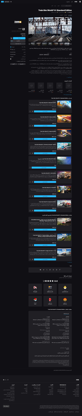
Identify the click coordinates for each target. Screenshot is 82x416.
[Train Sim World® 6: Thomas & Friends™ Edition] (64, 146)
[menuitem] (58, 6)
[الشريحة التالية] (33, 29)
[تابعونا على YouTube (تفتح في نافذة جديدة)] (40, 270)
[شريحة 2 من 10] (61, 44)
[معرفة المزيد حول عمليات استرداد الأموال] (10, 49)
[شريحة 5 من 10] (44, 44)
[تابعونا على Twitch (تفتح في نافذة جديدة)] (50, 270)
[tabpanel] (50, 330)
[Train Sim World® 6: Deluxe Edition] (64, 119)
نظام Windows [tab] (66, 313)
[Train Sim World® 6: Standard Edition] (64, 104)
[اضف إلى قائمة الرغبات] (30, 111)
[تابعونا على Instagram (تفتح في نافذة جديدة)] (53, 270)
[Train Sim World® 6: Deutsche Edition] (64, 203)
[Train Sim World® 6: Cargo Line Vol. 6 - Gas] (64, 252)
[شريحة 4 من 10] (50, 44)
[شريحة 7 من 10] (33, 44)
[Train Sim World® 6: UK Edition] (64, 189)
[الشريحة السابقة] (67, 29)
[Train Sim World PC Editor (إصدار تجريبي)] (64, 160)
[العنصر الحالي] (66, 44)
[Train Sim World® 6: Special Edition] (64, 133)
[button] (50, 77)
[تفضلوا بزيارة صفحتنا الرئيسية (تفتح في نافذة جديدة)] (56, 270)
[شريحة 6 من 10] (38, 44)
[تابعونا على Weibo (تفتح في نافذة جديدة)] (43, 270)
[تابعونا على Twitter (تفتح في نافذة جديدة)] (47, 270)
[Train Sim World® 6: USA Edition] (64, 175)
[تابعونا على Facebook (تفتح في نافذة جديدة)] (59, 270)
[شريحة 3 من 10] (55, 44)
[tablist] (50, 314)
